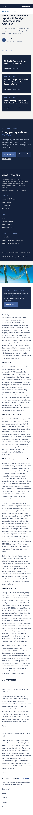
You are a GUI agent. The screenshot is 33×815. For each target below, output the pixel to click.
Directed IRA (5, 237)
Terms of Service (22, 256)
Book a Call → (9, 154)
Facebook (11, 190)
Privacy (14, 256)
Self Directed (6, 208)
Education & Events (7, 221)
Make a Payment (26, 6)
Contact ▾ (4, 6)
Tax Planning (6, 205)
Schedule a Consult (8, 227)
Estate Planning (6, 202)
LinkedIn (18, 190)
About (3, 218)
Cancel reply (23, 778)
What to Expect (6, 158)
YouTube (24, 190)
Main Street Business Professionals (12, 240)
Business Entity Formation (9, 199)
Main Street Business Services (11, 243)
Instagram (4, 190)
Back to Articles (24, 154)
